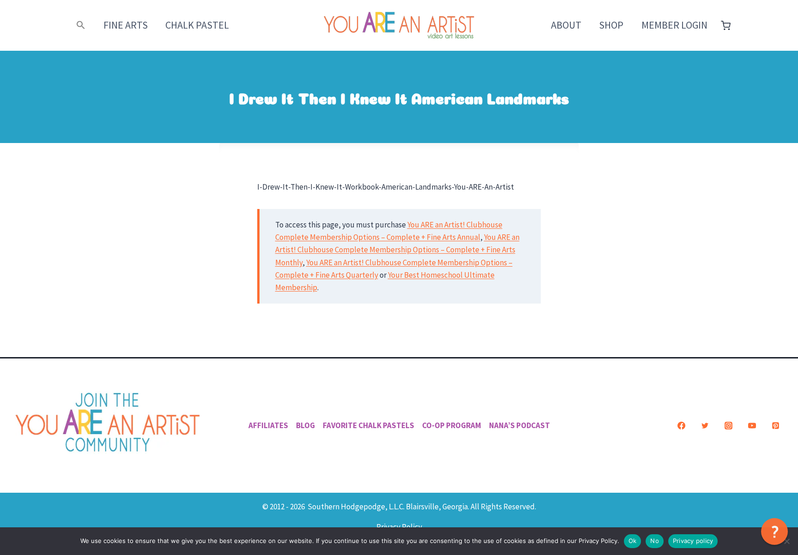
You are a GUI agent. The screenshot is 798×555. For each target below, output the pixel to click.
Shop (611, 24)
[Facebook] (681, 425)
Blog (305, 425)
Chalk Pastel (197, 24)
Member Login (674, 24)
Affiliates (268, 425)
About (566, 24)
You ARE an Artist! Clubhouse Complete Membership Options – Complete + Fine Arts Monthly (397, 249)
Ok (633, 540)
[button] (81, 25)
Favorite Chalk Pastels (368, 425)
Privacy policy (693, 540)
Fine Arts (125, 24)
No (654, 540)
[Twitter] (705, 425)
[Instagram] (728, 425)
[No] (786, 541)
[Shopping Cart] (726, 25)
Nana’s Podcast (519, 425)
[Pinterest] (775, 425)
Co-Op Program (451, 425)
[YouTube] (752, 425)
